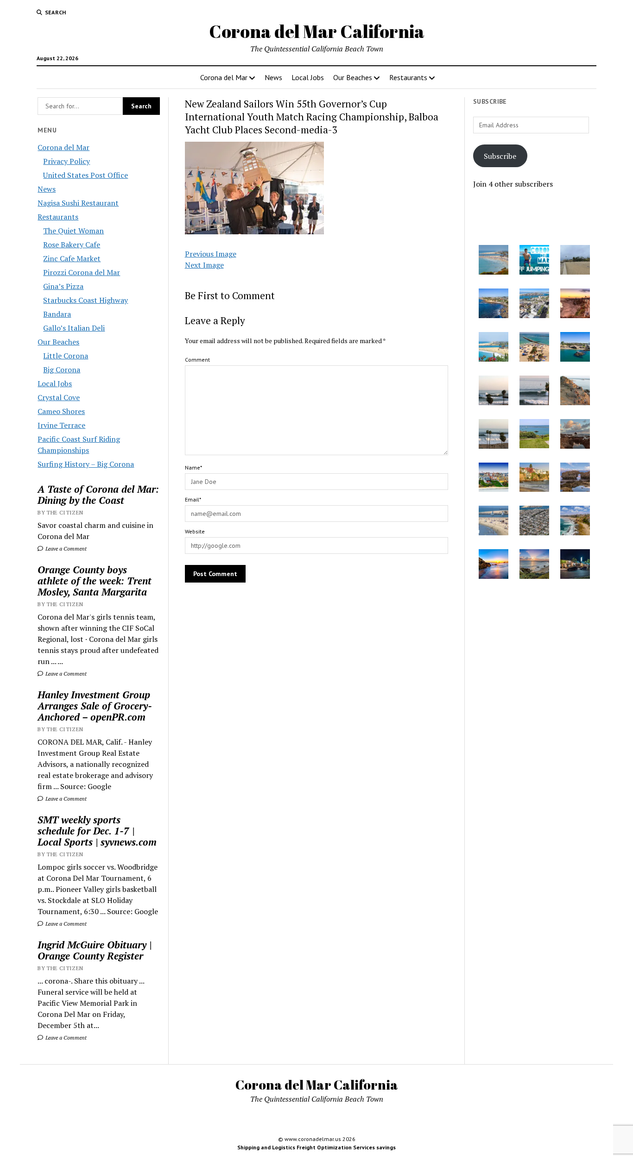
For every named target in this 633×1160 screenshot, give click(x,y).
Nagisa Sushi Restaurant (78, 203)
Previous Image (210, 254)
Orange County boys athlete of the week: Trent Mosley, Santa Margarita (95, 580)
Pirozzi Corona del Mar (81, 272)
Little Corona (65, 356)
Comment (197, 359)
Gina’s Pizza (63, 286)
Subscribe (500, 156)
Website (195, 531)
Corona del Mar (223, 77)
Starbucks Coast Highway (85, 300)
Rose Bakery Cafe (71, 244)
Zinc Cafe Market (72, 258)
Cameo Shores (61, 411)
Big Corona (61, 369)
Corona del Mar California (316, 31)
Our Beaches (352, 77)
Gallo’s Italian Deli (74, 328)
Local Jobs (307, 77)
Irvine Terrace (61, 425)
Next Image (204, 265)
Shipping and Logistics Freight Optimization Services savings (316, 1147)
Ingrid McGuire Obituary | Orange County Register (95, 950)
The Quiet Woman (73, 231)
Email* (193, 499)
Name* (193, 467)
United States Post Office (85, 175)
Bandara (57, 314)
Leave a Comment (65, 548)
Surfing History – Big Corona (86, 464)
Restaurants (408, 77)
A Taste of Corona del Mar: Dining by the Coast (98, 494)
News (273, 77)
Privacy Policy (66, 161)
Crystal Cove (59, 397)
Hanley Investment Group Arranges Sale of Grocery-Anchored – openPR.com (95, 705)
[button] (493, 261)
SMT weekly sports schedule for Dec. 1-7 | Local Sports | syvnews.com (97, 830)
